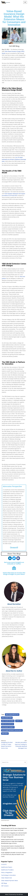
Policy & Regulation (6, 872)
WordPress (19, 894)
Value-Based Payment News (9, 880)
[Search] (25, 762)
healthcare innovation (12, 714)
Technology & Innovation (8, 875)
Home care (19, 720)
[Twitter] (14, 558)
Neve (6, 894)
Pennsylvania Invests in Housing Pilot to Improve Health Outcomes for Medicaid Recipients (12, 848)
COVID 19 (3, 864)
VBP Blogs (4, 883)
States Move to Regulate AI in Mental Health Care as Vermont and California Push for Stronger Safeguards (14, 835)
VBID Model (5, 733)
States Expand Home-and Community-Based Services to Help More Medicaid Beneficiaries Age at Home (12, 841)
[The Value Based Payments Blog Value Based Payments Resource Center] (5, 2)
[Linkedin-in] (10, 558)
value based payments (8, 727)
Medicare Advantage (7, 724)
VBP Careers (5, 886)
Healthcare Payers (7, 717)
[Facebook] (18, 558)
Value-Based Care (6, 878)
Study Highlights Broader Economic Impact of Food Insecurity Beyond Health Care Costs (13, 854)
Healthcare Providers (8, 720)
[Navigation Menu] (25, 2)
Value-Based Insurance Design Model (12, 730)
